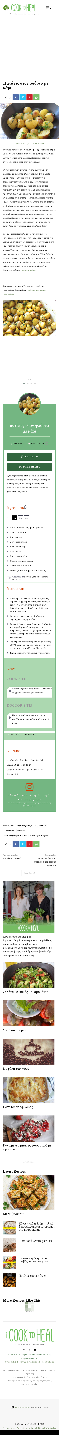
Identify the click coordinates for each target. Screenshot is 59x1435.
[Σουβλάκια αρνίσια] (28, 1013)
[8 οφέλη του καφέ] (28, 1052)
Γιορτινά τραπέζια (24, 825)
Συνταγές (21, 830)
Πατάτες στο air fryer (32, 1275)
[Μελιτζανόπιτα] (28, 1192)
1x (14, 518)
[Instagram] (29, 1350)
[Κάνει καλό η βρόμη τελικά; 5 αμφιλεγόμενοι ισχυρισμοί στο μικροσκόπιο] (9, 1227)
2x (20, 518)
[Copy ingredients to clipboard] (25, 507)
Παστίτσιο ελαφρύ (12, 858)
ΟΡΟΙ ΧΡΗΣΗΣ (11, 1362)
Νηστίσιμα (9, 830)
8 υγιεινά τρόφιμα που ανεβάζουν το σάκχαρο (33, 1260)
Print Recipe (38, 143)
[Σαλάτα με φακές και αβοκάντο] (28, 975)
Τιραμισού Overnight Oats (35, 1240)
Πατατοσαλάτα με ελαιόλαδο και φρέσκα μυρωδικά (45, 861)
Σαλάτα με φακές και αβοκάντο (25, 992)
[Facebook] (16, 97)
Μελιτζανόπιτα (13, 1214)
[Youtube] (35, 1350)
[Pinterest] (29, 97)
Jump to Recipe (22, 143)
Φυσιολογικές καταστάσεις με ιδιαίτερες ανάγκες (26, 835)
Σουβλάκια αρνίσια (16, 1030)
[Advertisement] (29, 47)
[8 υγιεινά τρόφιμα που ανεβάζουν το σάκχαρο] (9, 1262)
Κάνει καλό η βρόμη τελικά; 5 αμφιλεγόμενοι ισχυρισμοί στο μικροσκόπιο (36, 1226)
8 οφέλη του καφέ (16, 1068)
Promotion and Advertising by (17, 1428)
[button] (24, 383)
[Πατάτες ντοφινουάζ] (28, 1090)
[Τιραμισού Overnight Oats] (9, 1245)
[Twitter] (23, 97)
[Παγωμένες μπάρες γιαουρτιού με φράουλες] (28, 1128)
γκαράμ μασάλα (28, 270)
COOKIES (49, 1362)
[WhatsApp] (36, 97)
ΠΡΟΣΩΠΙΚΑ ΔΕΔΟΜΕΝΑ (31, 1362)
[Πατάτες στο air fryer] (9, 1280)
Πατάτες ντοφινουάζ (18, 1107)
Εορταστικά (40, 825)
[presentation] (28, 379)
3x (26, 518)
